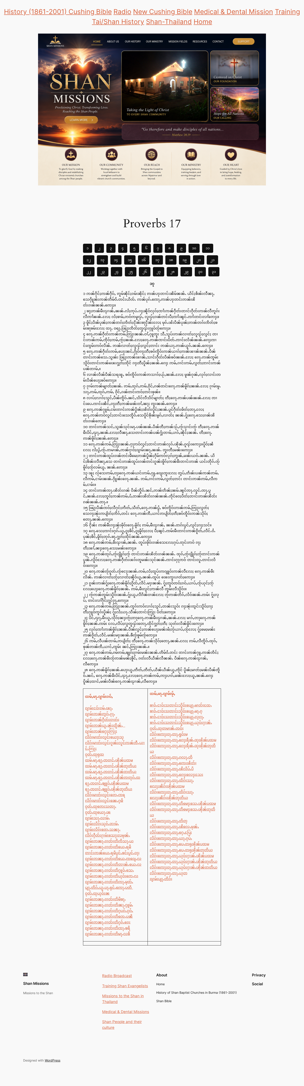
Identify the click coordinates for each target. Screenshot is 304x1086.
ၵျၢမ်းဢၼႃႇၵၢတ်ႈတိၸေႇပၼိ (109, 916)
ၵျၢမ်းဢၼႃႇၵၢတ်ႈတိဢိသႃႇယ (109, 841)
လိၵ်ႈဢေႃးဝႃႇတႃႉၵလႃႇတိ (171, 757)
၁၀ (194, 248)
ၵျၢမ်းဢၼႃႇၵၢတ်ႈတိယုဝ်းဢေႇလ (111, 876)
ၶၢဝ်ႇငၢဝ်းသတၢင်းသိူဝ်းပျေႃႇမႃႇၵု (176, 711)
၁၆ (144, 260)
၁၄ (116, 260)
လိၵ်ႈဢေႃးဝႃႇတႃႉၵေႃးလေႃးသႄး (176, 774)
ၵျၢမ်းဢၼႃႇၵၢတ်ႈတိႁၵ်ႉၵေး (107, 922)
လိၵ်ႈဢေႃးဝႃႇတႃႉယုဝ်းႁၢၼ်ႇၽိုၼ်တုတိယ (183, 861)
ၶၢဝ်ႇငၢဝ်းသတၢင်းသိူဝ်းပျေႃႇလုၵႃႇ (177, 716)
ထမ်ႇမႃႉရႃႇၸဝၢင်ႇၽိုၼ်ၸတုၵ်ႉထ (112, 777)
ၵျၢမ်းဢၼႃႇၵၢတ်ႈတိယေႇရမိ (108, 847)
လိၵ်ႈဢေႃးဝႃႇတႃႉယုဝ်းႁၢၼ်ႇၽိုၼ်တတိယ (183, 867)
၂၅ (130, 272)
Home (203, 22)
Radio (122, 12)
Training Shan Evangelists (125, 986)
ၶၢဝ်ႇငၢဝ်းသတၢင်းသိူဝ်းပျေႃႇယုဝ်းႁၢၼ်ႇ (181, 722)
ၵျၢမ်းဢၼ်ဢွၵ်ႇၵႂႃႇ (100, 714)
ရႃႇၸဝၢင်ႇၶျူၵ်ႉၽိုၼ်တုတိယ (108, 789)
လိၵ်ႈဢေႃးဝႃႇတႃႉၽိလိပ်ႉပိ (172, 768)
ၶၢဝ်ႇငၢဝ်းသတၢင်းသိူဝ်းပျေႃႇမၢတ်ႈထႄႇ (181, 705)
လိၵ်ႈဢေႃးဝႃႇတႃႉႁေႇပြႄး (171, 832)
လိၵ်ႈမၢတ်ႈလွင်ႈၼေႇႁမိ (104, 800)
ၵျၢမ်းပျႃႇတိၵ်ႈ (161, 879)
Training (287, 12)
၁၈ (171, 260)
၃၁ (214, 272)
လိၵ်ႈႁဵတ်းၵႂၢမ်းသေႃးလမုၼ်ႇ (107, 835)
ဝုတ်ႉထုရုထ (94, 754)
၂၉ (186, 272)
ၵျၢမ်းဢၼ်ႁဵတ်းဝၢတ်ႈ (102, 719)
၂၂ (89, 272)
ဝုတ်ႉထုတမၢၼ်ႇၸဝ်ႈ (167, 728)
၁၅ (130, 260)
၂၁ (212, 260)
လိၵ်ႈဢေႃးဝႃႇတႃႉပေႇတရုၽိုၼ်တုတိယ (181, 850)
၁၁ (208, 248)
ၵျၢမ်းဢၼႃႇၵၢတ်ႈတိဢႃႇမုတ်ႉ (109, 881)
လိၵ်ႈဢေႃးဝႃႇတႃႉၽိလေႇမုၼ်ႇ (174, 826)
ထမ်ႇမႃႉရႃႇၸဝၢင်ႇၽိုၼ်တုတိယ (110, 766)
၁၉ (184, 260)
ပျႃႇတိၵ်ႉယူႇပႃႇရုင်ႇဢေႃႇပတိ (109, 887)
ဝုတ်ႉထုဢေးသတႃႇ (100, 806)
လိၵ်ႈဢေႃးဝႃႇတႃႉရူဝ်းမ (169, 734)
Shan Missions (36, 983)
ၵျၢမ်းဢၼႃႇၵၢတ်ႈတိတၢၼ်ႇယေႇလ (113, 864)
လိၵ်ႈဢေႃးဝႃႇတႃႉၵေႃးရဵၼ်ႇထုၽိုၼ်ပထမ (183, 740)
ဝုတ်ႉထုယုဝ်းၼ (97, 893)
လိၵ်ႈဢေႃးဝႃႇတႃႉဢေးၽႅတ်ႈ (173, 763)
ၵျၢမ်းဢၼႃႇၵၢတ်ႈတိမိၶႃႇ (105, 899)
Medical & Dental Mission (233, 12)
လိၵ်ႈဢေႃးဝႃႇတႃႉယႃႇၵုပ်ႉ (171, 838)
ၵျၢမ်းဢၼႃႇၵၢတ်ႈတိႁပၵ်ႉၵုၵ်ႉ (109, 910)
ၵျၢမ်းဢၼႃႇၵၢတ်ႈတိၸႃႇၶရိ (107, 928)
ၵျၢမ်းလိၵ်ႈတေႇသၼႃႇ (102, 829)
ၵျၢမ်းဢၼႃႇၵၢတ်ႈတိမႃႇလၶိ (107, 933)
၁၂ (89, 260)
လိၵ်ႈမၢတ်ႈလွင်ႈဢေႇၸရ (105, 794)
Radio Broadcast (117, 975)
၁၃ (102, 260)
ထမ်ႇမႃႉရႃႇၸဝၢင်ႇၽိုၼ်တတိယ (110, 771)
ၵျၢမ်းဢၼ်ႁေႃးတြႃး (101, 731)
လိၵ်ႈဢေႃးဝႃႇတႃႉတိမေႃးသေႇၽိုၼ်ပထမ (183, 803)
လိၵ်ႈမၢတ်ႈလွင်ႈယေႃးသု (104, 737)
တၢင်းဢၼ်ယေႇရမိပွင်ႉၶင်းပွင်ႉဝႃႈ (112, 853)
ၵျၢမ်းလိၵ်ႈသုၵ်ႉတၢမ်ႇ (102, 823)
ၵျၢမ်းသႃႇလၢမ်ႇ (97, 818)
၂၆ (144, 272)
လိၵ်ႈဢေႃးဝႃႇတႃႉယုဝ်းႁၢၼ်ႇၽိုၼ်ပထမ (182, 855)
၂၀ (199, 260)
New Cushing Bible (162, 12)
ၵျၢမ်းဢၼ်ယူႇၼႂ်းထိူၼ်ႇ (105, 725)
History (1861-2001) (36, 12)
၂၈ (172, 272)
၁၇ (157, 260)
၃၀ (200, 272)
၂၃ (103, 272)
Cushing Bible (90, 12)
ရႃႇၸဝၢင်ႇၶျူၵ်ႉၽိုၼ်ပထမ (107, 783)
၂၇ (158, 272)
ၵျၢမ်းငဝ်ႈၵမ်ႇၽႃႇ (99, 708)
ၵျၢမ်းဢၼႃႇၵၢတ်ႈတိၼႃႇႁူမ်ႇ (109, 905)
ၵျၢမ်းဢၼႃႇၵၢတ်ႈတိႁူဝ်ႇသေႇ (109, 870)
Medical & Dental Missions (125, 1012)
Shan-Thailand (169, 22)
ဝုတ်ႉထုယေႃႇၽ (98, 812)
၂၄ (116, 272)
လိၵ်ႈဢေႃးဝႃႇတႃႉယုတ (168, 873)
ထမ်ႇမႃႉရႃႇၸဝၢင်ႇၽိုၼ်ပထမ (109, 760)
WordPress (52, 1060)
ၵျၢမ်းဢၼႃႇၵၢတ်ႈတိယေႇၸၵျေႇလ (113, 858)
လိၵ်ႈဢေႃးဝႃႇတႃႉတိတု (168, 821)
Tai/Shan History (118, 22)
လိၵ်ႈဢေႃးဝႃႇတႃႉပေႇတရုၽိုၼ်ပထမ (179, 844)
